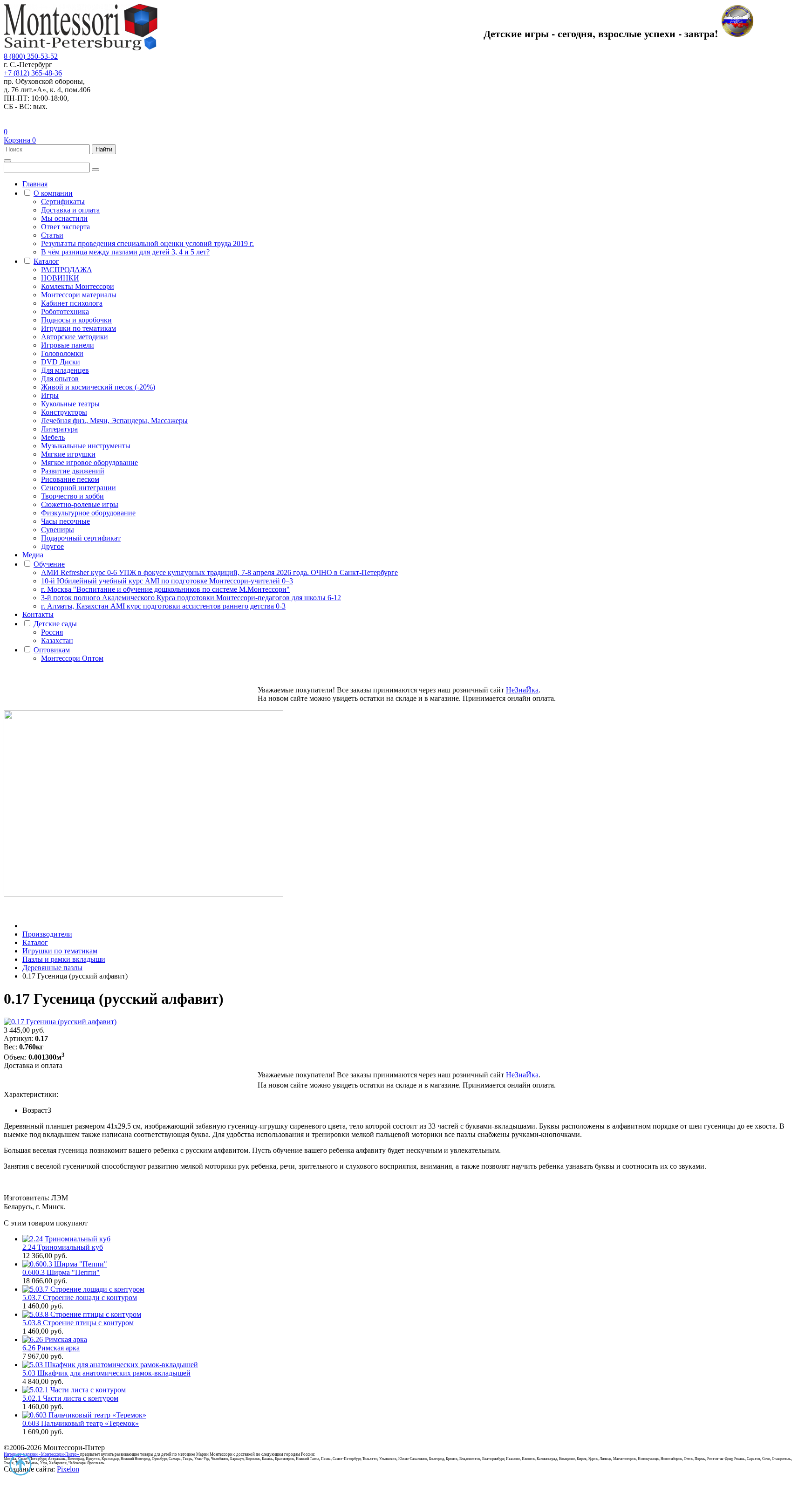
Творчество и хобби (72, 496)
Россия (52, 632)
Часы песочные (65, 521)
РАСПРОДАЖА (66, 270)
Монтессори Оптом (72, 658)
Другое (52, 546)
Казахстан (57, 640)
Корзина (20, 140)
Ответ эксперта (65, 227)
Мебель (53, 437)
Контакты (38, 614)
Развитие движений (72, 471)
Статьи (52, 235)
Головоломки (62, 353)
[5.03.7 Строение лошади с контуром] (83, 1289)
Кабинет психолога (71, 303)
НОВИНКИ (60, 278)
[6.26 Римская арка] (54, 1339)
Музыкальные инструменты (85, 446)
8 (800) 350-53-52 (31, 56)
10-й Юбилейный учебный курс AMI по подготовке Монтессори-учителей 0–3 (167, 581)
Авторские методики (74, 337)
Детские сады (55, 624)
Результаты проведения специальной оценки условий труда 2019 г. (147, 243)
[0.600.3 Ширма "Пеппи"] (64, 1264)
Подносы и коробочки (76, 320)
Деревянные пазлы (52, 968)
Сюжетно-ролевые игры (79, 504)
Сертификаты (63, 201)
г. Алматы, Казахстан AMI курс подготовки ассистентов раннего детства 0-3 (163, 606)
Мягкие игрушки (68, 454)
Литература (59, 429)
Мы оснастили (64, 218)
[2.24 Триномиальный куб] (66, 1239)
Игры (50, 395)
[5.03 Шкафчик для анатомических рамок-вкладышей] (110, 1365)
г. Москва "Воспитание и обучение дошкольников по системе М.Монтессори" (165, 589)
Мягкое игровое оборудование (89, 462)
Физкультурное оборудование (88, 513)
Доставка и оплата (70, 210)
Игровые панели (67, 345)
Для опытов (60, 379)
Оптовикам (52, 650)
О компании (53, 193)
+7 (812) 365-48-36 (33, 73)
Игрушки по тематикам (78, 328)
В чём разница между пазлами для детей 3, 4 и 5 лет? (125, 252)
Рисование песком (70, 479)
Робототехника (65, 311)
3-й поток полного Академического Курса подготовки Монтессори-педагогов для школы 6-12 (191, 598)
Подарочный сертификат (81, 538)
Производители (47, 934)
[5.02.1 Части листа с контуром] (74, 1390)
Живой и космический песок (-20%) (98, 387)
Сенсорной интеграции (78, 488)
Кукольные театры (70, 404)
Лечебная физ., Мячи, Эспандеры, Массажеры (114, 421)
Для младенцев (65, 370)
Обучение (49, 564)
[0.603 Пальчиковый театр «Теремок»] (84, 1415)
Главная (35, 184)
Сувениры (57, 530)
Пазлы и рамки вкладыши (63, 959)
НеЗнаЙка (522, 690)
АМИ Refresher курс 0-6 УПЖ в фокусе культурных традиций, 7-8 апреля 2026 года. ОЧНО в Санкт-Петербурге (219, 572)
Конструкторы (64, 412)
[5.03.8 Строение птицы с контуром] (81, 1314)
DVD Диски (60, 362)
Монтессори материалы (78, 295)
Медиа (32, 555)
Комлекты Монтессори (77, 286)
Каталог (46, 261)
